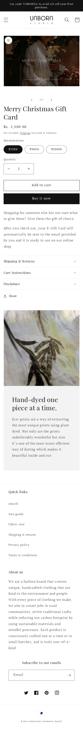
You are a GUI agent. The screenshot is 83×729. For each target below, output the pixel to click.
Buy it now (41, 198)
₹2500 (13, 149)
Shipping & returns (22, 534)
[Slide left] (31, 100)
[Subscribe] (69, 675)
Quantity (10, 160)
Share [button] (13, 296)
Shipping (25, 133)
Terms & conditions (23, 555)
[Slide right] (51, 100)
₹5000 (34, 149)
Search (13, 503)
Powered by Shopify (52, 721)
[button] (6, 20)
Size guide (16, 514)
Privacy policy (19, 544)
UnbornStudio (35, 721)
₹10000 (56, 149)
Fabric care (16, 524)
